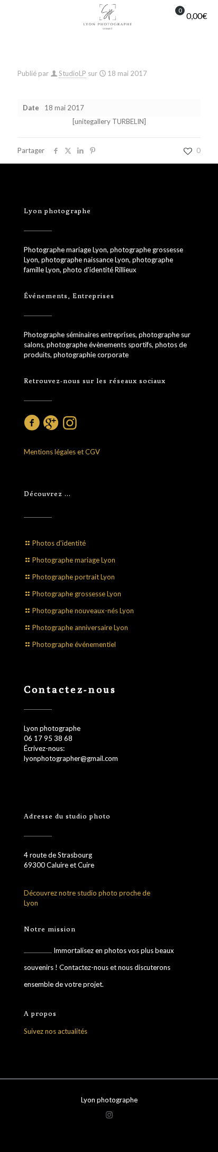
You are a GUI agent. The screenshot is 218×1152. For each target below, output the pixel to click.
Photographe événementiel (74, 644)
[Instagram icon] (109, 1114)
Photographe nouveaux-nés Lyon (83, 610)
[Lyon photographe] (109, 16)
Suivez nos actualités (55, 1031)
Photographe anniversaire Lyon (80, 627)
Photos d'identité (59, 543)
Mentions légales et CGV (62, 452)
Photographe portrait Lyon (73, 577)
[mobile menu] (14, 16)
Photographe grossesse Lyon (76, 593)
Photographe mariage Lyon (73, 560)
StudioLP (72, 73)
